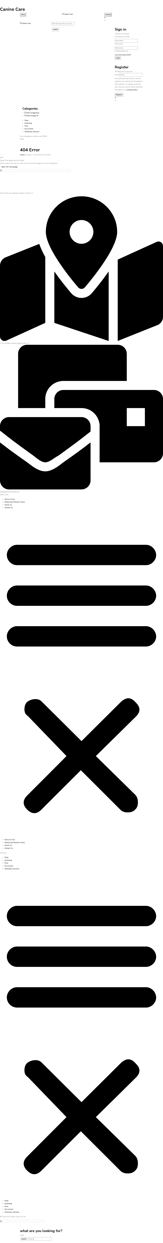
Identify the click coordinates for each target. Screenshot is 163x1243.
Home (22, 155)
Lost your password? (123, 55)
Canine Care (12, 9)
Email (117, 75)
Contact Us (8, 507)
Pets (6, 863)
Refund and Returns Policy (14, 502)
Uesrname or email (122, 36)
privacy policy (132, 90)
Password (119, 44)
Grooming (8, 860)
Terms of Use (9, 499)
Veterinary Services (11, 869)
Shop (6, 857)
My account (8, 866)
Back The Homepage (9, 167)
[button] (123, 19)
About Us (8, 505)
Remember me (122, 51)
